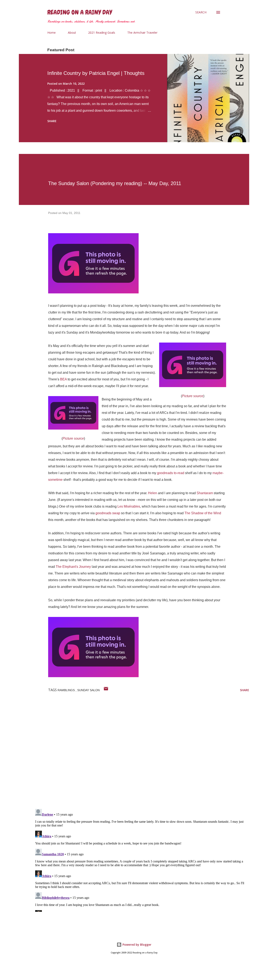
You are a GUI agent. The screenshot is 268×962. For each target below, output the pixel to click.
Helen (152, 493)
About (72, 33)
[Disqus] (141, 751)
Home (51, 33)
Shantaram (205, 493)
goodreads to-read (170, 473)
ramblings (67, 690)
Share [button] (52, 121)
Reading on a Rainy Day (79, 12)
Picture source (192, 396)
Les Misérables (128, 506)
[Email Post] (105, 690)
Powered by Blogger (136, 945)
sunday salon (88, 690)
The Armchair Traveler (142, 33)
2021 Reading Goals (101, 33)
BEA (63, 379)
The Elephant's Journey (73, 566)
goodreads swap (107, 513)
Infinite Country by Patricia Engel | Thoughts (95, 73)
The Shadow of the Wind (202, 513)
